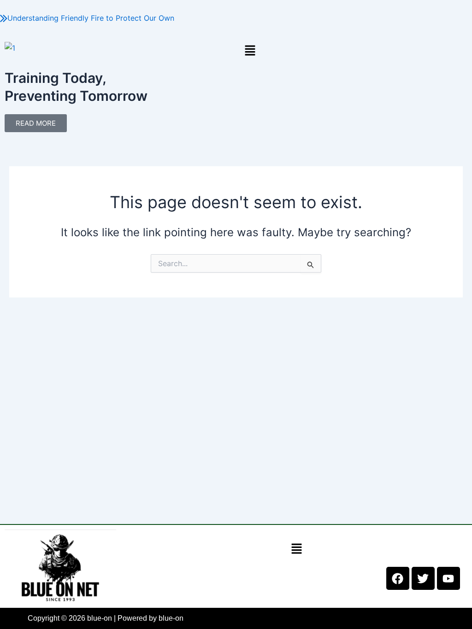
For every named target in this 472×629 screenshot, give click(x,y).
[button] (354, 50)
